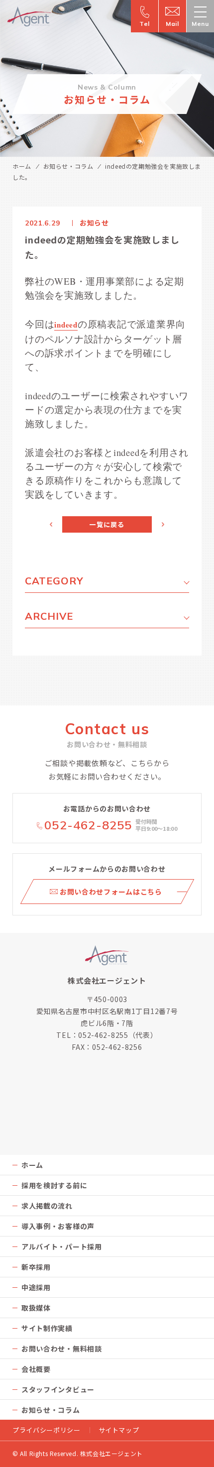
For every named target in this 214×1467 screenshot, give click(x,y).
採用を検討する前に (54, 1185)
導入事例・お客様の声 (58, 1226)
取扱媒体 (36, 1308)
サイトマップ (119, 1430)
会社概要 (36, 1369)
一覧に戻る (107, 524)
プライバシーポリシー (46, 1430)
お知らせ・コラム (68, 166)
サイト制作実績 (47, 1328)
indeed (66, 324)
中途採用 (36, 1287)
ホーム (21, 166)
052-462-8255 (88, 825)
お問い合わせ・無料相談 (61, 1349)
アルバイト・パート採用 (61, 1246)
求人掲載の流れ (47, 1206)
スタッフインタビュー (58, 1389)
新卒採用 (36, 1267)
